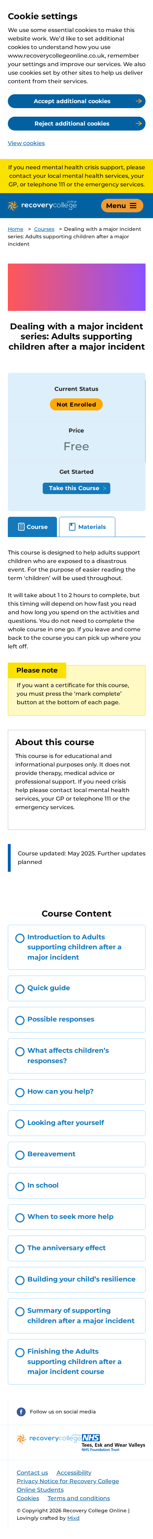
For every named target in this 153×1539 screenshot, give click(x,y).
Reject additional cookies (72, 123)
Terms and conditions (79, 1498)
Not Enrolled (76, 404)
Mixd (73, 1518)
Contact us (32, 1472)
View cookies (26, 143)
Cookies (28, 1498)
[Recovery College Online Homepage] (42, 205)
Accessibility (74, 1472)
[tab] (32, 527)
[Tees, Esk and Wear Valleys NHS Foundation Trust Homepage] (113, 1442)
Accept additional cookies (72, 101)
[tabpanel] (77, 717)
